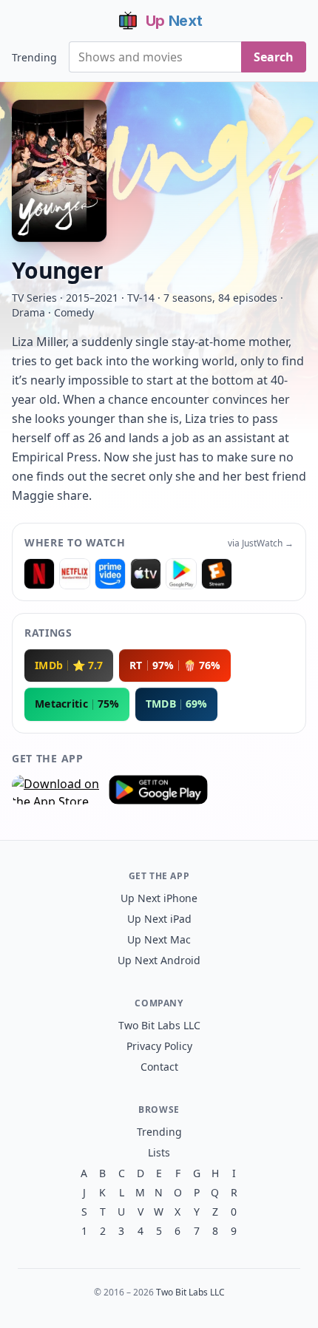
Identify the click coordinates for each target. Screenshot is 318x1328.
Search (274, 57)
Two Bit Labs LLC (159, 1025)
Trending (34, 57)
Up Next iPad (159, 919)
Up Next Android (159, 960)
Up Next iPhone (159, 898)
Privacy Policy (159, 1046)
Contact (159, 1067)
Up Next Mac (159, 939)
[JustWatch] (39, 574)
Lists (159, 1152)
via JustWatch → (261, 543)
